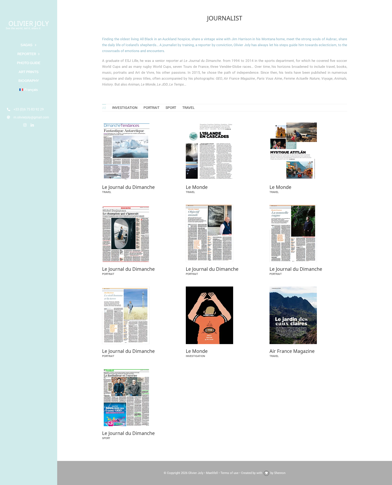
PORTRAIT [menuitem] (151, 108)
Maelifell (212, 473)
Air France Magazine (292, 350)
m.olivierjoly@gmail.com (31, 117)
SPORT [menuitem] (171, 108)
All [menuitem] (104, 108)
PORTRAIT (108, 273)
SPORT (106, 438)
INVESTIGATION (195, 356)
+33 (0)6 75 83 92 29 (28, 109)
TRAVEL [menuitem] (188, 108)
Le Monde (197, 186)
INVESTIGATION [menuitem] (124, 108)
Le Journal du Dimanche (128, 186)
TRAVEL (106, 192)
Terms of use (229, 473)
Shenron (279, 473)
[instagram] (25, 125)
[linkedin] (32, 125)
